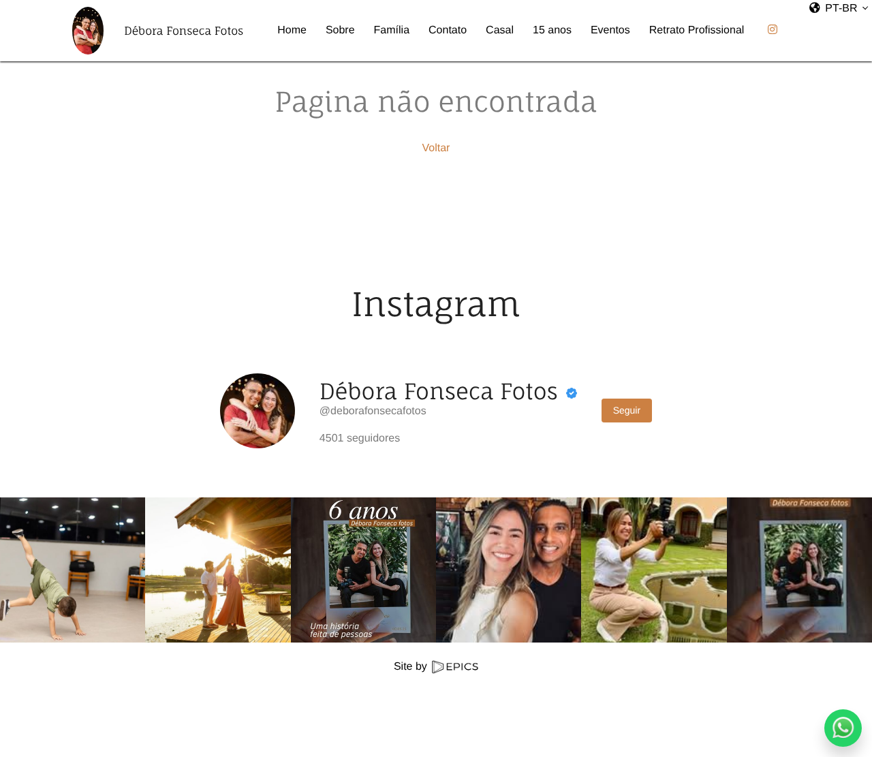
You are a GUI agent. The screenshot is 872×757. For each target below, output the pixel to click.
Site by (412, 667)
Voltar (436, 148)
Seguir (626, 410)
